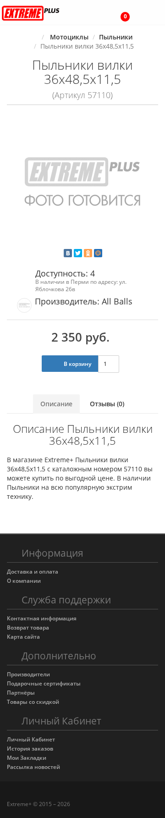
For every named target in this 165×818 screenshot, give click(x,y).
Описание (56, 403)
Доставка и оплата (32, 571)
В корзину (76, 364)
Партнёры (21, 692)
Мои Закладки (26, 758)
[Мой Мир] (98, 253)
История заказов (30, 748)
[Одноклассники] (88, 253)
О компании (24, 581)
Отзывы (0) (107, 403)
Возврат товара (28, 627)
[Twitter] (78, 253)
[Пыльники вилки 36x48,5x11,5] (82, 184)
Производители (28, 674)
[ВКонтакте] (68, 253)
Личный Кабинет (31, 739)
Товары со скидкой (33, 702)
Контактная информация (42, 618)
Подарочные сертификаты (44, 683)
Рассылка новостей (33, 767)
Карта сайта (23, 637)
